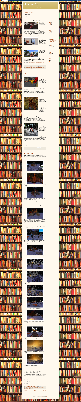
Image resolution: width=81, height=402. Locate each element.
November (51, 39)
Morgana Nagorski (39, 67)
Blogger (47, 396)
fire (40, 387)
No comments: (34, 66)
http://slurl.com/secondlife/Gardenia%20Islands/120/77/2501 (36, 62)
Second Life (25, 68)
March (51, 53)
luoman (42, 396)
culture (36, 387)
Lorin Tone (31, 149)
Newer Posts (25, 390)
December (51, 38)
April (51, 52)
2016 (50, 32)
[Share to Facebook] (39, 66)
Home (35, 390)
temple (32, 388)
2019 (50, 29)
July (50, 48)
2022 (50, 25)
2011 (50, 57)
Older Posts (44, 390)
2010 (50, 58)
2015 (50, 33)
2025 (50, 22)
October (51, 45)
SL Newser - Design (32, 4)
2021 (50, 26)
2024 (50, 23)
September (51, 46)
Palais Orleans (42, 67)
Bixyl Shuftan (28, 387)
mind (32, 149)
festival (39, 387)
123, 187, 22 (28, 142)
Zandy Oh (31, 68)
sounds (41, 149)
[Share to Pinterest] (40, 66)
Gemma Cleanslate (34, 67)
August (51, 47)
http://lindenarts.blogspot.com (31, 141)
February (51, 54)
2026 (50, 21)
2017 (50, 31)
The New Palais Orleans (29, 12)
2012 (50, 37)
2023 (50, 24)
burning (34, 387)
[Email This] (37, 66)
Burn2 (30, 387)
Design (28, 67)
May (50, 51)
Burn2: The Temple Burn (29, 153)
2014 (50, 34)
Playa (42, 387)
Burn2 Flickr (33, 381)
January (51, 55)
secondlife (28, 68)
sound (40, 149)
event (37, 387)
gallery (31, 67)
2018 (50, 30)
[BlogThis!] (38, 66)
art (26, 67)
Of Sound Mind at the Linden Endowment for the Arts (53, 42)
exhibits (30, 67)
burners (32, 387)
